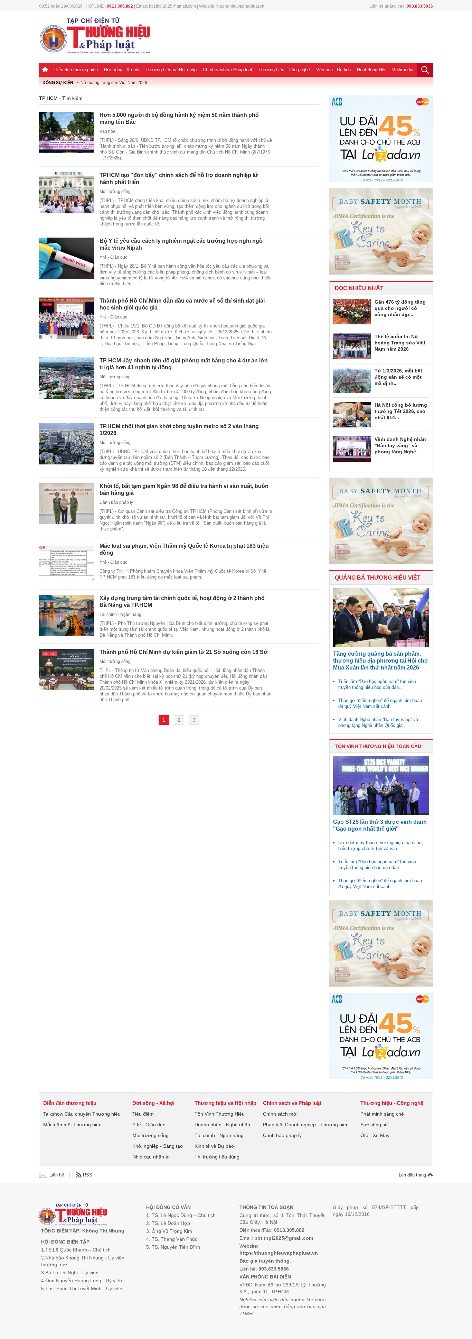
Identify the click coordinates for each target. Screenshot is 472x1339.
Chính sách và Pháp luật (227, 69)
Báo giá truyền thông (264, 1261)
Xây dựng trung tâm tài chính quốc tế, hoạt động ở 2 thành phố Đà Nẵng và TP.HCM (182, 601)
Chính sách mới (280, 1114)
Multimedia (402, 69)
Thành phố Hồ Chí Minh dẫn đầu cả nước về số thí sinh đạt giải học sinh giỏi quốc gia (182, 304)
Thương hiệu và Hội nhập (171, 69)
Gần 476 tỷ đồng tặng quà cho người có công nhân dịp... (400, 308)
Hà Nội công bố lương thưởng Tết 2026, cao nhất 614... (401, 411)
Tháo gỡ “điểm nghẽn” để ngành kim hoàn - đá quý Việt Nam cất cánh (381, 703)
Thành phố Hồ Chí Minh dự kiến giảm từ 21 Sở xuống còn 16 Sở (183, 652)
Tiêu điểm (143, 1114)
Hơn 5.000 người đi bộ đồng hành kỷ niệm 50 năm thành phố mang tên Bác (179, 118)
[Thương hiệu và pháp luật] (72, 1215)
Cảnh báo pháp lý (116, 502)
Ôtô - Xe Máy (374, 1135)
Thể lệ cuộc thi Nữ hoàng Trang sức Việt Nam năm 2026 (400, 343)
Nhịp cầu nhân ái (150, 1157)
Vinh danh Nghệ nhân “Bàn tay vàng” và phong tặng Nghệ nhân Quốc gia (378, 722)
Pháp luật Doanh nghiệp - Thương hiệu (306, 1124)
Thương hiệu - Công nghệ (284, 69)
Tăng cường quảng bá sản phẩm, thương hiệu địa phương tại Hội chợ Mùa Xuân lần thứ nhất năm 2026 (380, 661)
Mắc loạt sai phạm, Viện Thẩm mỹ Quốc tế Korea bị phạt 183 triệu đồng (184, 549)
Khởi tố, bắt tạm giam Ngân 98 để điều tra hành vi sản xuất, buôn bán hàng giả (184, 489)
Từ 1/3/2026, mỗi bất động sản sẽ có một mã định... (398, 377)
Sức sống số (374, 1124)
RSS (87, 1175)
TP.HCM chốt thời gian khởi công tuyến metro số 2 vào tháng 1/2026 (179, 429)
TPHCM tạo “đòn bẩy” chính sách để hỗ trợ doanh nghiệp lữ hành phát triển (179, 178)
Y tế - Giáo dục (113, 257)
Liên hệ (56, 1175)
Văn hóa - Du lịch (333, 69)
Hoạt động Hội (371, 69)
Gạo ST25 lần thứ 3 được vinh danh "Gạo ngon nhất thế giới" (380, 825)
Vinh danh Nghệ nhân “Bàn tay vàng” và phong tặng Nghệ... (400, 445)
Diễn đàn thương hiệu (76, 69)
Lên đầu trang (413, 1175)
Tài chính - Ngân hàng (120, 614)
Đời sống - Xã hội (121, 69)
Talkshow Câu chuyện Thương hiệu (82, 1114)
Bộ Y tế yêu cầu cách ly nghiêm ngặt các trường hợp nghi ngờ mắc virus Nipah (181, 244)
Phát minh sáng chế (382, 1114)
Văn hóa (107, 131)
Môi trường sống (115, 191)
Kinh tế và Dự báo (214, 1146)
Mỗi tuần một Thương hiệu (72, 1124)
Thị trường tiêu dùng (217, 1157)
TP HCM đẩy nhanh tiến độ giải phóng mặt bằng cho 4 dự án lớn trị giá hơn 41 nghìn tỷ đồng (184, 364)
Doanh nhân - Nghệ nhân (222, 1124)
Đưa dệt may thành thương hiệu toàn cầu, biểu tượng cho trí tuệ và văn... (380, 845)
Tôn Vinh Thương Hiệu (220, 1114)
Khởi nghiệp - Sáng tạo (157, 1146)
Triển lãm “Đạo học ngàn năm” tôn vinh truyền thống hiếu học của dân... (377, 684)
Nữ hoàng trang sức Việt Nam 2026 (114, 82)
